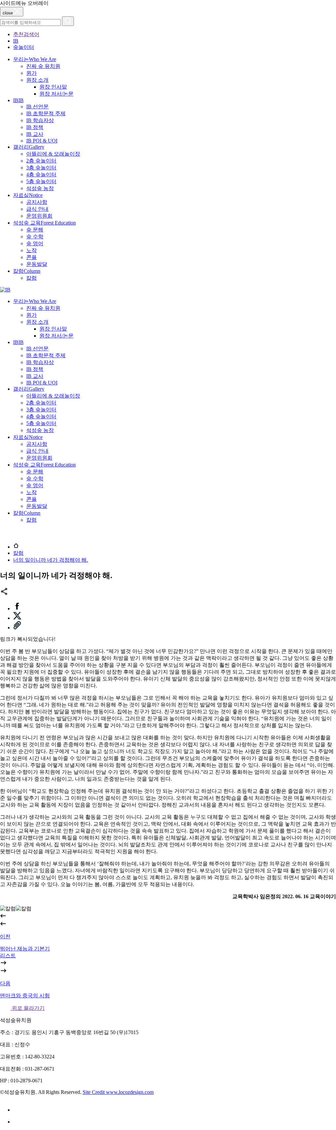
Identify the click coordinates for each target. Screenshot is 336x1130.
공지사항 (36, 202)
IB (15, 41)
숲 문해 (34, 229)
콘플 (31, 257)
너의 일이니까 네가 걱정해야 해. (50, 560)
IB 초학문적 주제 (46, 113)
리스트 (8, 955)
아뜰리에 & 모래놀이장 (53, 154)
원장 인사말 (53, 87)
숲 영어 (34, 243)
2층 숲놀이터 (41, 160)
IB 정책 (34, 127)
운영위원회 (39, 216)
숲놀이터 (23, 47)
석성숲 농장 (40, 188)
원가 (31, 73)
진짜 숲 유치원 (43, 66)
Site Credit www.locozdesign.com (118, 1092)
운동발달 (36, 264)
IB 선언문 (37, 106)
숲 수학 (34, 236)
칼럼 (31, 278)
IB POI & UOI (41, 140)
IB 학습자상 (40, 120)
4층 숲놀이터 (41, 174)
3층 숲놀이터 (41, 167)
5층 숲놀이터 (41, 181)
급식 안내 (37, 209)
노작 (31, 250)
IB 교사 (34, 134)
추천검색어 (26, 34)
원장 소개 (37, 80)
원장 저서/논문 (56, 94)
